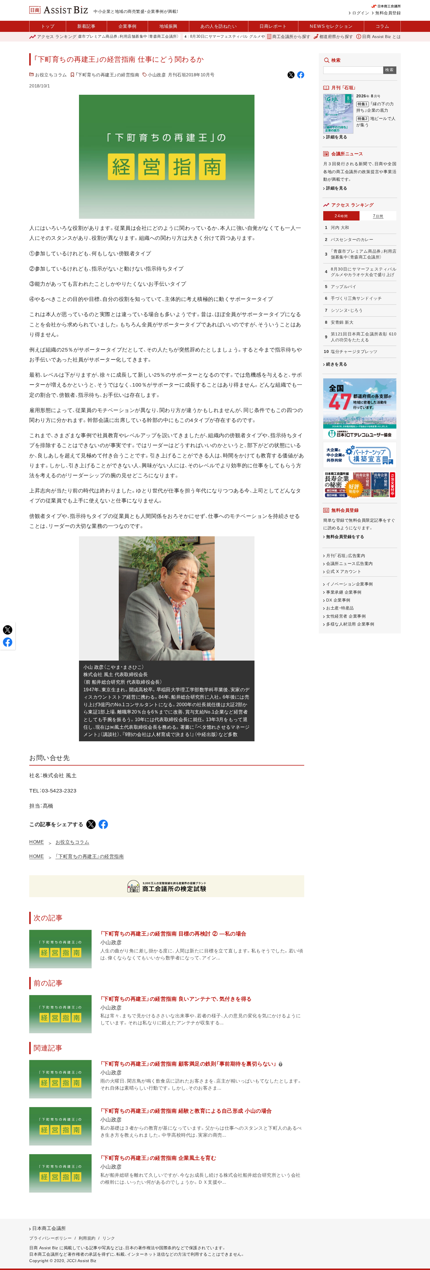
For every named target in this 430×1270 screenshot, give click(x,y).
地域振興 (168, 26)
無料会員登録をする (345, 536)
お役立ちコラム (51, 74)
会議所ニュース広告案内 (349, 563)
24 (341, 215)
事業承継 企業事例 (344, 592)
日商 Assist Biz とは (381, 36)
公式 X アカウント (343, 571)
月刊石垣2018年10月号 (191, 74)
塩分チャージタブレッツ (354, 351)
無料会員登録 (388, 13)
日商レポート (273, 26)
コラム (382, 26)
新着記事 (86, 26)
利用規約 (87, 1238)
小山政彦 (157, 74)
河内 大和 (340, 227)
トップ (48, 26)
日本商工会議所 (49, 1228)
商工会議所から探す (291, 36)
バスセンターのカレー (352, 239)
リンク (108, 1238)
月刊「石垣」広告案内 (345, 555)
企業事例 (127, 26)
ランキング (57, 36)
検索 (389, 70)
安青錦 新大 (342, 322)
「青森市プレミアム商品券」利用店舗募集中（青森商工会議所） (99, 37)
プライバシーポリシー (50, 1238)
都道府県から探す (336, 36)
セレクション (331, 26)
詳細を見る (337, 137)
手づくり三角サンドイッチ (356, 298)
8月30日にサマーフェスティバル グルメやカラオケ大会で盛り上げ (223, 37)
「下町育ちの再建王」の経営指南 (107, 74)
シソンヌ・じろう (347, 310)
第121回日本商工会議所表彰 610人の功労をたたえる (363, 337)
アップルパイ (343, 286)
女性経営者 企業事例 (346, 616)
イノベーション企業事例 (349, 584)
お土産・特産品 (340, 608)
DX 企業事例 (338, 600)
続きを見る (337, 364)
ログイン (360, 13)
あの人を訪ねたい (218, 26)
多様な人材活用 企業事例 (350, 624)
